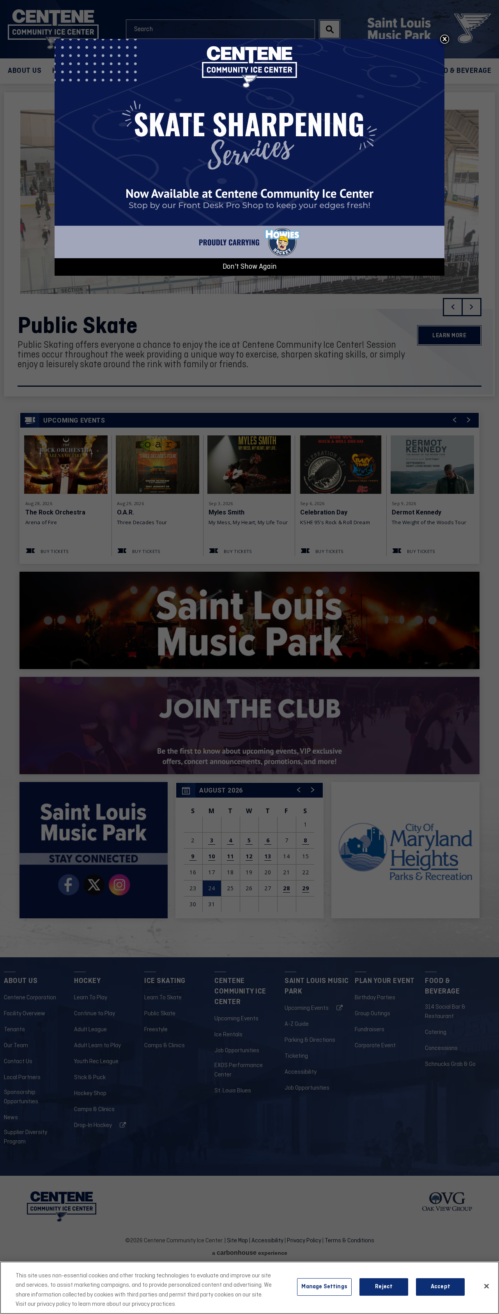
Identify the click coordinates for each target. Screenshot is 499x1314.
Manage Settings (324, 1287)
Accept (440, 1287)
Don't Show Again (250, 266)
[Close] (486, 1286)
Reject (384, 1287)
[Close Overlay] (444, 39)
